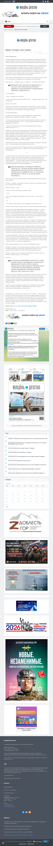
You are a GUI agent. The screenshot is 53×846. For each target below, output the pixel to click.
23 (42, 498)
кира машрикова (22, 310)
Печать (41, 53)
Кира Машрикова (15, 52)
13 (24, 495)
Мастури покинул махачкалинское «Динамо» (20, 452)
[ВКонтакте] (6, 323)
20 (24, 498)
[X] (12, 323)
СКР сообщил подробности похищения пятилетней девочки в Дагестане (25, 26)
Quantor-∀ (29, 841)
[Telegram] (16, 323)
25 (12, 501)
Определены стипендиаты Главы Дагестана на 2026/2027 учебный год (26, 473)
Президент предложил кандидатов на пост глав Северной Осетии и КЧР (27, 464)
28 (30, 501)
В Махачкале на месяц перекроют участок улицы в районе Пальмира (26, 456)
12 (18, 495)
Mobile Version (31, 844)
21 (30, 498)
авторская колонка (13, 310)
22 (36, 498)
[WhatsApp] (14, 323)
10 (6, 495)
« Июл (6, 506)
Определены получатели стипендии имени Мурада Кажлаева (24, 469)
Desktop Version (22, 844)
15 (36, 495)
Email (46, 53)
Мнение (36, 52)
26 (18, 501)
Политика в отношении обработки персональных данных (18, 835)
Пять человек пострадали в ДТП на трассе (19, 460)
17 (6, 498)
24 (6, 501)
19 (18, 498)
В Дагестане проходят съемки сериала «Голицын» (21, 448)
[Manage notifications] (3, 843)
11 (12, 495)
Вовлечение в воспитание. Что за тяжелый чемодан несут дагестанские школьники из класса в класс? (27, 443)
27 (24, 501)
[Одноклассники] (8, 323)
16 (42, 495)
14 (30, 495)
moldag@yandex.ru (8, 804)
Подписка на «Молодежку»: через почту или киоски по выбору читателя (26, 425)
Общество (40, 52)
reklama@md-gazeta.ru (9, 806)
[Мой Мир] (10, 323)
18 (12, 498)
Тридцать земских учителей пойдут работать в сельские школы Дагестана (27, 438)
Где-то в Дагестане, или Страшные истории (25, 306)
